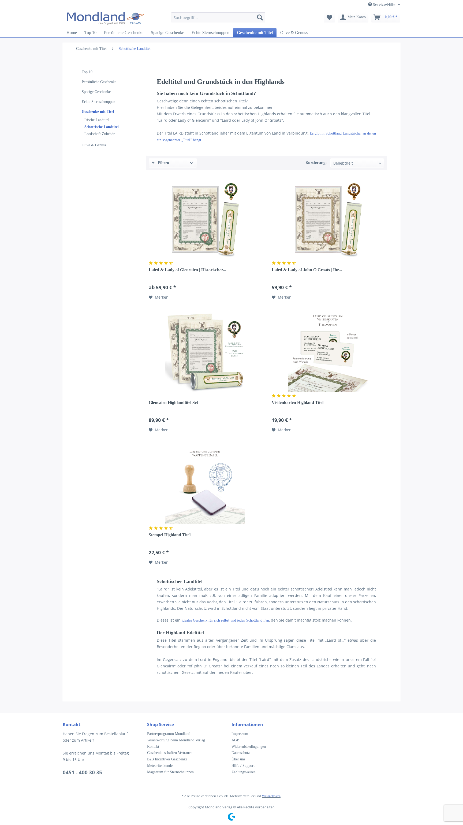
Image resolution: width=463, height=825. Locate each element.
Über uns (238, 759)
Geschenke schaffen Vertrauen (169, 753)
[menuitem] (218, 20)
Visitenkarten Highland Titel (297, 402)
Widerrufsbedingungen (249, 747)
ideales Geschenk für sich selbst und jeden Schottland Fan (225, 620)
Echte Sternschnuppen (98, 102)
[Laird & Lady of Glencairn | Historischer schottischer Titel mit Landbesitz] (205, 219)
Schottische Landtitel (101, 127)
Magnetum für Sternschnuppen (170, 772)
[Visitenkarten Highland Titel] (328, 351)
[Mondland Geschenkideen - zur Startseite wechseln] (105, 18)
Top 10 (87, 72)
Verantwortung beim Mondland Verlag (176, 740)
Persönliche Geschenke (99, 82)
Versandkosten (271, 796)
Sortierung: (316, 162)
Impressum (240, 734)
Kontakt (153, 747)
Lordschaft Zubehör (99, 134)
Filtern (163, 163)
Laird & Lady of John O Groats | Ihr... (307, 269)
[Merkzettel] (329, 17)
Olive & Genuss (94, 145)
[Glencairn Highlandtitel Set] (205, 351)
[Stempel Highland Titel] (205, 484)
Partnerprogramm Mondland (168, 734)
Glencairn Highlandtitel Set (173, 402)
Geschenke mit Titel (98, 112)
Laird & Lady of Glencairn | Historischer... (187, 269)
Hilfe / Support (243, 766)
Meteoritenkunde (160, 766)
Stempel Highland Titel (170, 535)
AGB (235, 740)
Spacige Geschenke (96, 92)
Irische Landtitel (96, 120)
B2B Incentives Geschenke (167, 759)
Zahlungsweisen (244, 772)
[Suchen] (260, 17)
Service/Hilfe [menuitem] (384, 4)
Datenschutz (241, 753)
